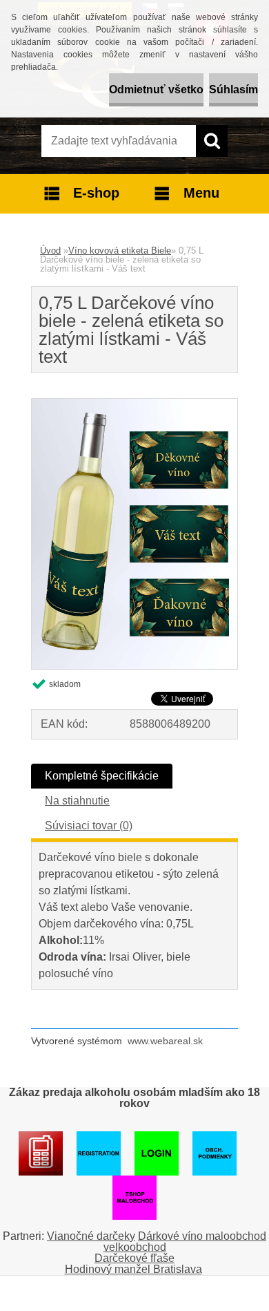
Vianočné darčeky (91, 1236)
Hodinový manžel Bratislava (133, 1269)
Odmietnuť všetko (156, 89)
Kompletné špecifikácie (102, 776)
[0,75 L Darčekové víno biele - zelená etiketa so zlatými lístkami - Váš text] (134, 404)
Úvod (50, 250)
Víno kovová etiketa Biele (119, 250)
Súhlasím (233, 89)
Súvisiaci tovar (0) (88, 825)
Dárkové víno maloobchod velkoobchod (185, 1241)
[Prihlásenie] (41, 1136)
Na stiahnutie (77, 801)
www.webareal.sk (165, 1040)
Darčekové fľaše (134, 1258)
